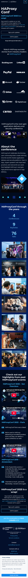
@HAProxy (14, 551)
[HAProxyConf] (4, 2)
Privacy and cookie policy (7, 569)
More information (17, 569)
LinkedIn (12, 520)
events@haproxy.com (14, 545)
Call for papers (14, 37)
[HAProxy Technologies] (12, 2)
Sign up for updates (14, 32)
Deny (14, 572)
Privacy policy (14, 535)
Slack (22, 518)
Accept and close (14, 575)
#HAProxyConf (14, 553)
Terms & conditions (14, 538)
